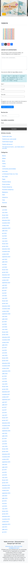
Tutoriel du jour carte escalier (9, 139)
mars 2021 (4, 298)
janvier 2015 (5, 482)
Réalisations (5, 192)
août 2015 (4, 464)
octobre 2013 (5, 521)
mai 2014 (4, 503)
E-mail (3, 89)
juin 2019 (4, 347)
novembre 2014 (6, 488)
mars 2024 (4, 212)
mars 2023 (4, 241)
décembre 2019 (6, 337)
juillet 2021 (4, 287)
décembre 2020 (6, 306)
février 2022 (5, 269)
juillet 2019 (4, 345)
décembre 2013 (6, 516)
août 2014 (4, 495)
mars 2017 (4, 415)
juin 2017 (4, 407)
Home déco (5, 171)
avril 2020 (4, 326)
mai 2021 (4, 293)
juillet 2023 (4, 230)
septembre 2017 (6, 399)
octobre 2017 (5, 397)
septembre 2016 (6, 430)
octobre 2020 (5, 311)
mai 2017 (4, 410)
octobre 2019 (5, 342)
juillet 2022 (4, 261)
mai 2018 (4, 378)
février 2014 (5, 511)
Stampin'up (5, 197)
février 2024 (5, 215)
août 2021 (4, 285)
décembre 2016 (6, 423)
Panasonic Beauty (6, 181)
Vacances (4, 202)
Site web (3, 94)
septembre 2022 (6, 256)
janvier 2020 (5, 334)
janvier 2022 (5, 272)
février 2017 (5, 417)
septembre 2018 (6, 371)
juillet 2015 (4, 467)
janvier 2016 (5, 451)
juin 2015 (4, 469)
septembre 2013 (6, 524)
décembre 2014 (6, 485)
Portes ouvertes (6, 184)
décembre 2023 (6, 220)
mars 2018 (4, 384)
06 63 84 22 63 (9, 546)
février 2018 (5, 386)
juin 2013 (4, 532)
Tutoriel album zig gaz (7, 141)
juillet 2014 (4, 498)
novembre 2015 (6, 456)
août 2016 (4, 433)
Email (2, 122)
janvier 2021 (5, 303)
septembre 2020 (6, 313)
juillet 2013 (4, 529)
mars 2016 (4, 446)
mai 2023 (4, 236)
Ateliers (4, 158)
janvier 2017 (5, 420)
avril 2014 (4, 506)
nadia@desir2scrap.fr (14, 548)
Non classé (5, 176)
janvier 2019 (5, 360)
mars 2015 (4, 477)
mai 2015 (4, 472)
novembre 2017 (6, 394)
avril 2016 (4, 443)
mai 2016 (4, 441)
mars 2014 (4, 508)
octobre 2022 (5, 254)
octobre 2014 (5, 490)
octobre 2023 (5, 225)
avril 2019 (4, 352)
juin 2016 (4, 438)
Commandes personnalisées (9, 168)
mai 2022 (4, 264)
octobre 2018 (5, 368)
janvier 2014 (5, 513)
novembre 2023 (6, 223)
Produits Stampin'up (7, 187)
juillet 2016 (4, 436)
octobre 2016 (5, 428)
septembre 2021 (6, 282)
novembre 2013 (6, 519)
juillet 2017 (4, 404)
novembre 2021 (6, 277)
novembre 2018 (6, 365)
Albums (4, 155)
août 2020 (4, 316)
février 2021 (5, 300)
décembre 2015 (6, 454)
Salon (3, 194)
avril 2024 (4, 210)
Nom (2, 84)
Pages (3, 179)
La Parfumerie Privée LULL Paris (10, 174)
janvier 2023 (5, 246)
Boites (3, 161)
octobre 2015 (5, 459)
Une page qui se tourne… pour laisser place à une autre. (13, 147)
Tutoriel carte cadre (7, 136)
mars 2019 (4, 355)
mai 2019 (4, 350)
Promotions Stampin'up (7, 189)
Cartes (3, 166)
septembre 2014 (6, 493)
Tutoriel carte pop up (7, 144)
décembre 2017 (6, 391)
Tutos (3, 200)
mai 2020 (4, 324)
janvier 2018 (5, 389)
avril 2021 (4, 295)
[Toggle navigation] (4, 14)
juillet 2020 (4, 319)
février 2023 (5, 243)
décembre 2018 (6, 363)
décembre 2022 (6, 249)
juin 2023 (4, 233)
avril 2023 (4, 238)
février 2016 (5, 449)
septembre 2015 (6, 462)
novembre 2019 (6, 339)
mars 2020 (4, 329)
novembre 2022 (6, 251)
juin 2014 (4, 500)
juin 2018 (4, 376)
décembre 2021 (6, 274)
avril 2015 (4, 475)
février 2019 (5, 358)
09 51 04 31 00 (18, 546)
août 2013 (4, 526)
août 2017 (4, 402)
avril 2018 (4, 381)
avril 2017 (4, 412)
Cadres (4, 163)
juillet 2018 (4, 373)
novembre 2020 (6, 308)
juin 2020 (4, 321)
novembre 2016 (6, 425)
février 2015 (5, 480)
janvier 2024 (5, 217)
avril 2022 (4, 267)
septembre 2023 (6, 228)
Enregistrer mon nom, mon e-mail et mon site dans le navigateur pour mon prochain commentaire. (14, 102)
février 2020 (5, 332)
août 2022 (4, 259)
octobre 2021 (5, 280)
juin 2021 (4, 290)
